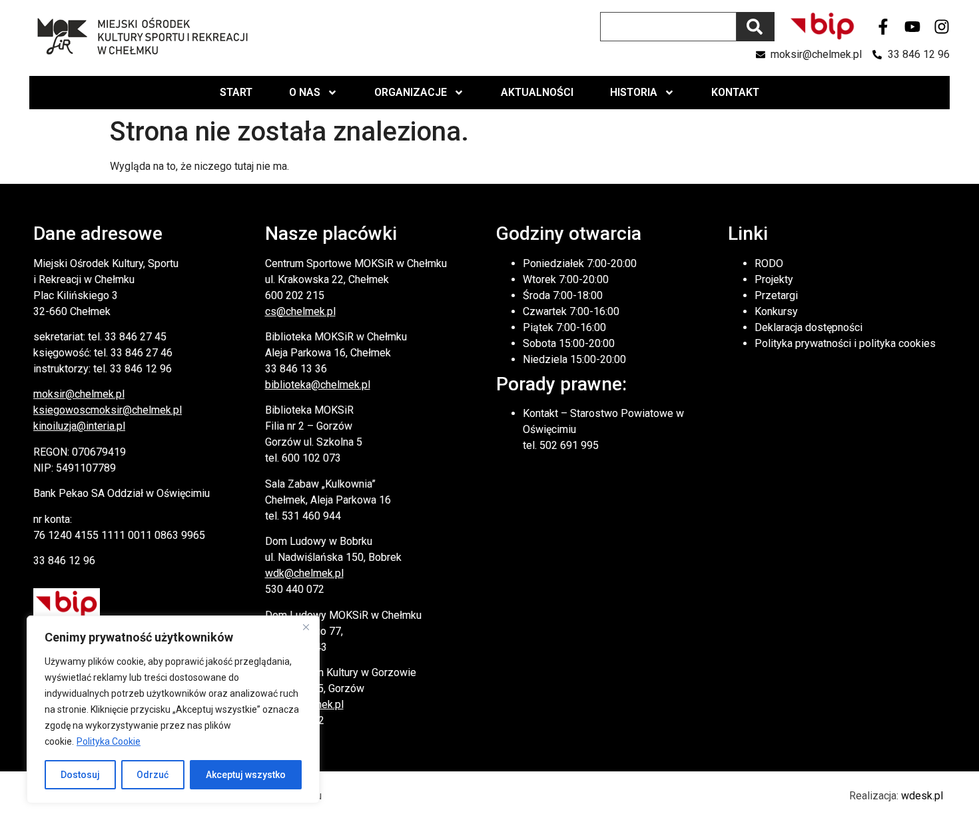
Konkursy (776, 311)
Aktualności (537, 92)
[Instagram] (942, 27)
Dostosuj (80, 774)
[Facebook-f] (883, 27)
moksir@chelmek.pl (79, 394)
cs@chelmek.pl (300, 311)
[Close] (306, 627)
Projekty (774, 279)
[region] (173, 709)
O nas (304, 92)
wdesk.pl (922, 795)
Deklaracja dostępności (808, 327)
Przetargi (776, 295)
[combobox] (668, 26)
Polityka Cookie (109, 741)
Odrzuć (152, 774)
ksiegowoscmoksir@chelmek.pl (107, 410)
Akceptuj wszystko (246, 774)
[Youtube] (912, 27)
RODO (769, 263)
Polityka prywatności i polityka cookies (845, 343)
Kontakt (735, 92)
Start (236, 92)
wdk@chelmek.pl (304, 573)
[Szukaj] (756, 26)
